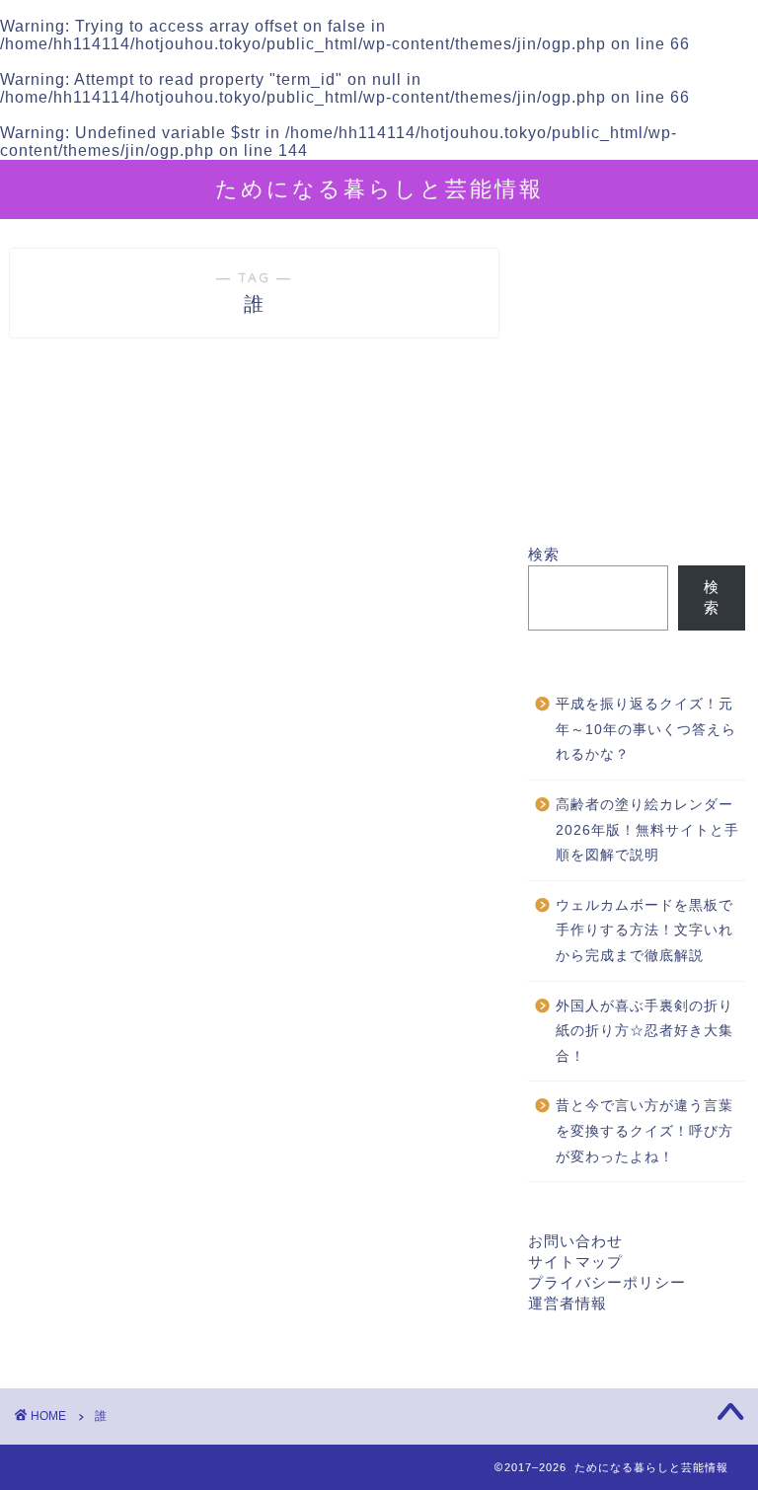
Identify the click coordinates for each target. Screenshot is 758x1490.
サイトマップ (575, 1261)
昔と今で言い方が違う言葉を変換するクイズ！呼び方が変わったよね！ (644, 1130)
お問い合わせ (575, 1240)
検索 (544, 554)
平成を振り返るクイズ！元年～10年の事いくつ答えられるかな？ (646, 729)
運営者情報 (567, 1303)
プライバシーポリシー (607, 1282)
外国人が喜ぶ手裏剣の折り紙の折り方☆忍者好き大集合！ (644, 1031)
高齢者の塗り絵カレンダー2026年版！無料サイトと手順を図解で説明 (647, 829)
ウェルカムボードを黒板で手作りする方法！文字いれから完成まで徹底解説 (644, 930)
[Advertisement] (636, 396)
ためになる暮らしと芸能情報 (379, 188)
